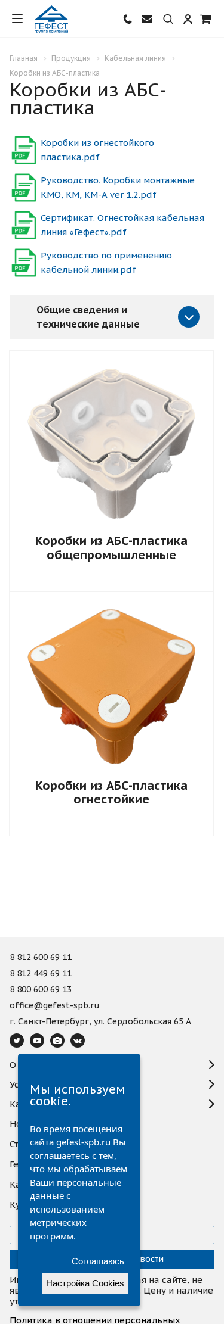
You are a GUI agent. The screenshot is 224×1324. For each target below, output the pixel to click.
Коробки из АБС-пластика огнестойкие (111, 792)
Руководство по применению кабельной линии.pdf (106, 262)
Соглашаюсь (98, 1261)
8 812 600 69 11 (41, 957)
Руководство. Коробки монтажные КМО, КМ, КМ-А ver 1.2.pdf (118, 187)
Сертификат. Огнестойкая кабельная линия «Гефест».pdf (122, 225)
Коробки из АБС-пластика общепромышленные (111, 547)
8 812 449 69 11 (41, 974)
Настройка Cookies (85, 1283)
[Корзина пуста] (206, 19)
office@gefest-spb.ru (55, 1006)
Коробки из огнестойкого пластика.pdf (97, 150)
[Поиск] (168, 19)
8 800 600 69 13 (41, 990)
